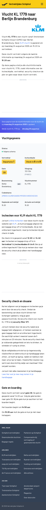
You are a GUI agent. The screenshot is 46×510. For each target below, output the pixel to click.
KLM (14, 223)
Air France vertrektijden (11, 473)
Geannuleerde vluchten (11, 437)
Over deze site (29, 497)
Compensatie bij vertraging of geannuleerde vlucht (32, 440)
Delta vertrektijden (31, 455)
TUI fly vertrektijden (10, 468)
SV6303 (29, 196)
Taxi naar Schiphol (9, 486)
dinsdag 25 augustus (30, 129)
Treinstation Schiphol (10, 490)
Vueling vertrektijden (32, 464)
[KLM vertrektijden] (38, 27)
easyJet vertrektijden (10, 464)
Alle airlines (28, 473)
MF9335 (23, 196)
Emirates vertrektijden (33, 468)
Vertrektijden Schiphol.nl (15, 506)
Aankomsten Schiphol (10, 495)
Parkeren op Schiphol (32, 433)
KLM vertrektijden (9, 455)
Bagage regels (7, 442)
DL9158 (11, 196)
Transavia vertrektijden (11, 459)
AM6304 (5, 196)
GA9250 (17, 196)
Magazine (27, 493)
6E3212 (35, 196)
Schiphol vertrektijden (11, 433)
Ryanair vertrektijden (32, 459)
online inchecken (16, 220)
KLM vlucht (25, 43)
